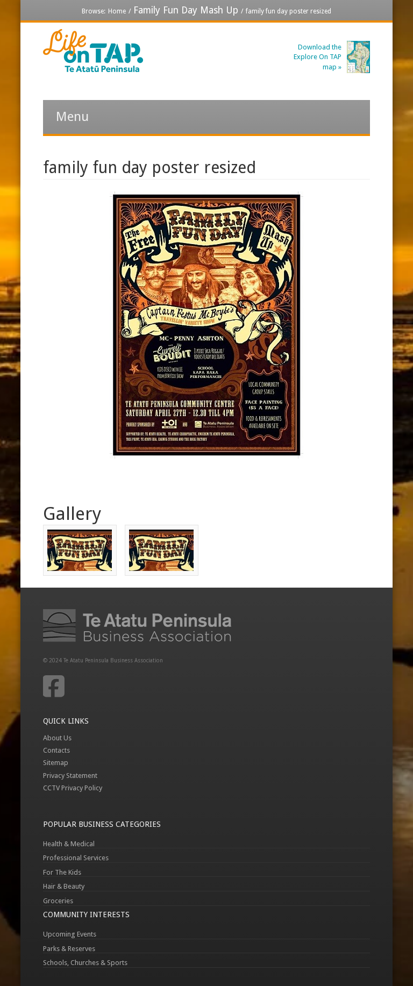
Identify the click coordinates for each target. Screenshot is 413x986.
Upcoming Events (69, 934)
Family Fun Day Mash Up (185, 10)
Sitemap (55, 763)
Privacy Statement (70, 775)
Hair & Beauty (63, 886)
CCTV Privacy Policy (72, 788)
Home (117, 11)
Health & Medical (69, 844)
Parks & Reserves (69, 949)
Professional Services (76, 858)
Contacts (56, 750)
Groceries (58, 901)
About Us (57, 738)
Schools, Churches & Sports (85, 963)
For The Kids (62, 872)
